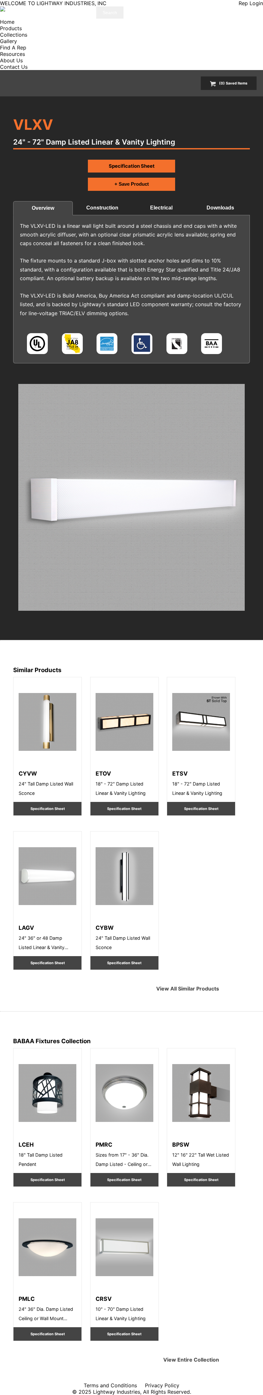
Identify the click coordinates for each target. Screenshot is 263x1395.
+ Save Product (132, 184)
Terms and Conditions (110, 1385)
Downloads (220, 207)
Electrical (161, 207)
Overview (43, 208)
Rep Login (251, 3)
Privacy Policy (162, 1385)
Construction (102, 207)
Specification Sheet (132, 166)
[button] (131, 497)
